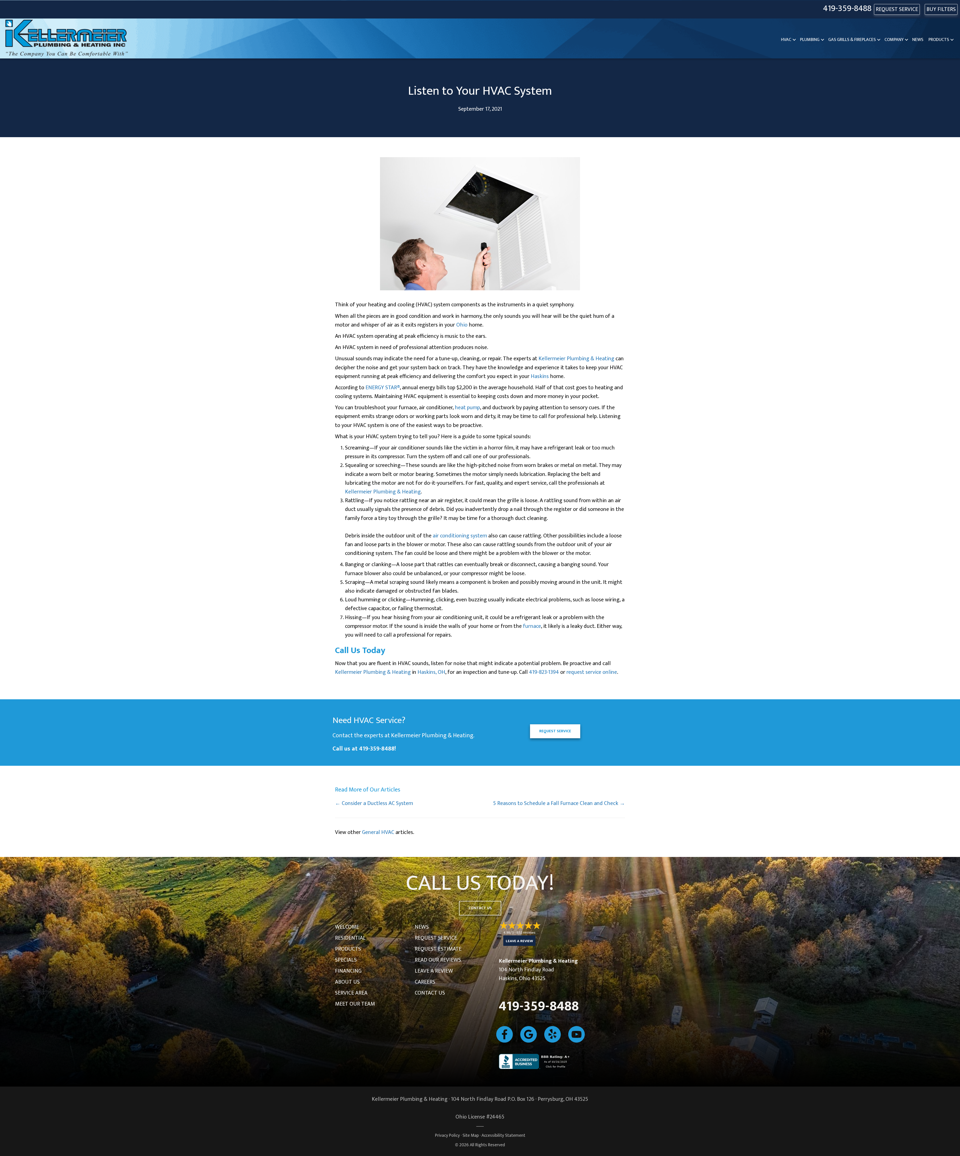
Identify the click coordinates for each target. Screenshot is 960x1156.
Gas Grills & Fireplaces (852, 39)
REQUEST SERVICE (897, 9)
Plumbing (810, 39)
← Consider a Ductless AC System (374, 803)
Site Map (470, 1135)
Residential (350, 938)
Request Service (436, 938)
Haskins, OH (431, 672)
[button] (794, 40)
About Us (347, 982)
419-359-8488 (847, 8)
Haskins (540, 376)
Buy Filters (941, 9)
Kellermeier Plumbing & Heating (576, 358)
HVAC (786, 39)
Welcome (347, 927)
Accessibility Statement (503, 1135)
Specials (346, 960)
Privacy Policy (447, 1135)
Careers (425, 982)
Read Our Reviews (438, 960)
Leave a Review (434, 971)
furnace (532, 626)
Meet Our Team (355, 1004)
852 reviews (526, 932)
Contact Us (430, 993)
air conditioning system (460, 535)
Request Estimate (438, 949)
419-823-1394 (544, 672)
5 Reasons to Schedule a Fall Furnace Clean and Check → (559, 803)
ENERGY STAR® (383, 387)
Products (938, 39)
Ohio (462, 325)
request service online (591, 672)
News (917, 39)
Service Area (351, 993)
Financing (348, 971)
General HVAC (378, 832)
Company (894, 39)
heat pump (467, 407)
